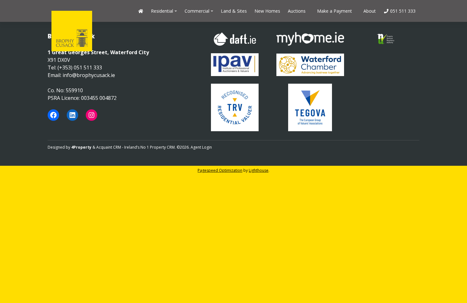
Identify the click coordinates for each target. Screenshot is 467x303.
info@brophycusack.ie (89, 75)
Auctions (297, 11)
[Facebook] (53, 115)
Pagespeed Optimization (220, 170)
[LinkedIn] (72, 115)
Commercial (197, 11)
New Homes (267, 11)
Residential (162, 11)
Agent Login (201, 147)
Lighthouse (258, 170)
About (369, 11)
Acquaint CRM (108, 147)
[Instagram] (91, 115)
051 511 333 (402, 11)
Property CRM (162, 147)
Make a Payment (334, 11)
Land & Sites (234, 11)
